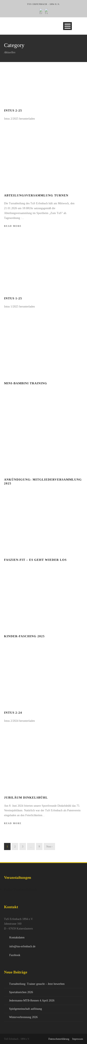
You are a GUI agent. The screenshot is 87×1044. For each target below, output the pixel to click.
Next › (49, 846)
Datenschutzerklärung (58, 1039)
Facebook (14, 955)
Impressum (77, 1039)
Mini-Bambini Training (25, 383)
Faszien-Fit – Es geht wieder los (35, 559)
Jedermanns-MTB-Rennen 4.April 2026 (31, 1000)
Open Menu (67, 26)
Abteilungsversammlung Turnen (36, 195)
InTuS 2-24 (13, 712)
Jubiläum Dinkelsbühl (26, 797)
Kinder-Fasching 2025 (24, 636)
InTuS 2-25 (13, 110)
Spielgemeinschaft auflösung (25, 1008)
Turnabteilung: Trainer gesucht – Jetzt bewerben (37, 983)
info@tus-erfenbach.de (22, 946)
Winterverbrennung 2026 (23, 1017)
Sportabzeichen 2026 (21, 992)
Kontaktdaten (16, 937)
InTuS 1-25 (13, 298)
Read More (12, 226)
